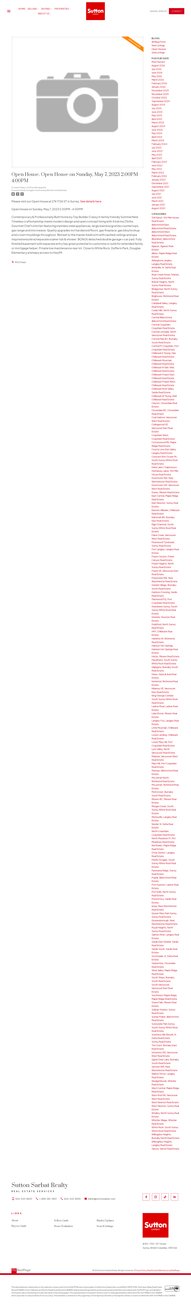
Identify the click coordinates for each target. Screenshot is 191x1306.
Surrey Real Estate (161, 1041)
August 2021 (158, 190)
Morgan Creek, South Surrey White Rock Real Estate (164, 810)
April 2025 (157, 119)
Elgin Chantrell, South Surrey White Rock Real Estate (164, 528)
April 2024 (157, 136)
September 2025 (161, 101)
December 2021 (160, 183)
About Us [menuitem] (43, 13)
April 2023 (157, 158)
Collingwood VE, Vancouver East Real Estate (162, 428)
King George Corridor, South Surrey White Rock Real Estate (165, 699)
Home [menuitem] (21, 8)
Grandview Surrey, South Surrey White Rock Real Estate (164, 610)
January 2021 (158, 204)
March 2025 (158, 122)
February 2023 (159, 161)
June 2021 (157, 197)
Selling (32, 8)
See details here (90, 201)
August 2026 (158, 65)
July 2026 (156, 69)
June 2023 (157, 151)
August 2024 (158, 126)
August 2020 (158, 208)
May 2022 (157, 168)
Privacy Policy (141, 1270)
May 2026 (157, 76)
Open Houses (159, 49)
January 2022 (159, 179)
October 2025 (159, 97)
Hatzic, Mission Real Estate (165, 656)
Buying (45, 8)
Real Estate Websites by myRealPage (164, 1270)
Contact (176, 11)
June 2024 (157, 129)
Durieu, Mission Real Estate (165, 492)
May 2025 (157, 115)
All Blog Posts (159, 41)
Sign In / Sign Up (158, 11)
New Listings (158, 45)
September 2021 (160, 186)
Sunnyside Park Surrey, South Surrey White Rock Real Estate (165, 1027)
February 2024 (159, 143)
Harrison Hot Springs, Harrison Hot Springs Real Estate (165, 649)
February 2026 (159, 83)
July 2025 (156, 108)
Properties (62, 8)
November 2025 (160, 94)
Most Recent (158, 61)
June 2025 (157, 111)
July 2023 (156, 147)
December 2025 (160, 90)
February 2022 (159, 176)
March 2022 (158, 172)
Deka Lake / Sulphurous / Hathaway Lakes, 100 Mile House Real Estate (165, 471)
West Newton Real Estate (165, 1102)
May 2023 (157, 154)
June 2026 (157, 72)
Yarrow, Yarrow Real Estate (165, 1148)
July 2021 (156, 193)
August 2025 (158, 104)
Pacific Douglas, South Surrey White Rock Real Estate (43, 190)
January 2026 (158, 86)
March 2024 (158, 140)
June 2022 (157, 165)
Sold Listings (158, 52)
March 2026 (158, 79)
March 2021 (157, 200)
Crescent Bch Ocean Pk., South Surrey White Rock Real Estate (165, 460)
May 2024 (157, 133)
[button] (158, 11)
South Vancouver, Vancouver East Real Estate (162, 988)
